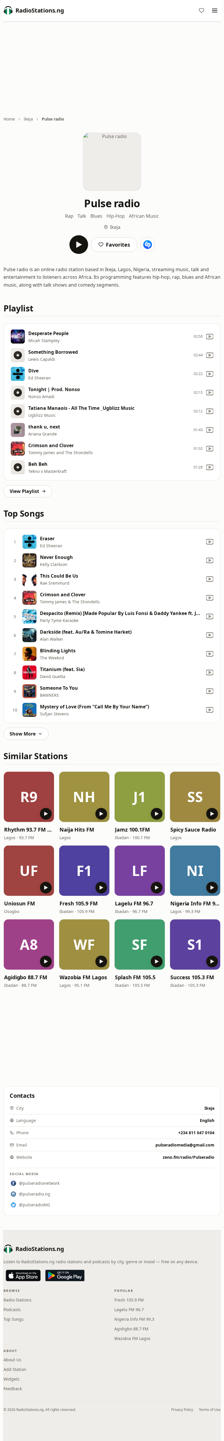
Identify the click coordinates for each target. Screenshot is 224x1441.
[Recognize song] (147, 244)
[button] (29, 796)
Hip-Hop (115, 216)
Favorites (118, 244)
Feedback (13, 1388)
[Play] (78, 244)
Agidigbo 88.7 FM (25, 977)
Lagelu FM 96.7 (134, 903)
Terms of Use (209, 1409)
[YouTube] (209, 336)
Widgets (12, 1379)
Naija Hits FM (77, 829)
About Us (12, 1359)
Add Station (15, 1369)
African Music (144, 216)
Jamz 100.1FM (132, 829)
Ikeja (28, 119)
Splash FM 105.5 (135, 977)
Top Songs (14, 1319)
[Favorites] (201, 10)
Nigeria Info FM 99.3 (195, 903)
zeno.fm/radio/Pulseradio (188, 1157)
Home (9, 119)
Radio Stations (18, 1300)
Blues (96, 216)
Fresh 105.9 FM (79, 903)
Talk (82, 216)
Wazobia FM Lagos (83, 977)
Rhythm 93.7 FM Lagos (29, 829)
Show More (23, 734)
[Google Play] (65, 1275)
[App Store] (23, 1275)
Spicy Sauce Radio (193, 829)
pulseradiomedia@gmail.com (184, 1145)
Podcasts (12, 1309)
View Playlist (24, 491)
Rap (69, 216)
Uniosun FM (19, 903)
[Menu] (214, 10)
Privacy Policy (182, 1409)
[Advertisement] (112, 69)
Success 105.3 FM (192, 977)
